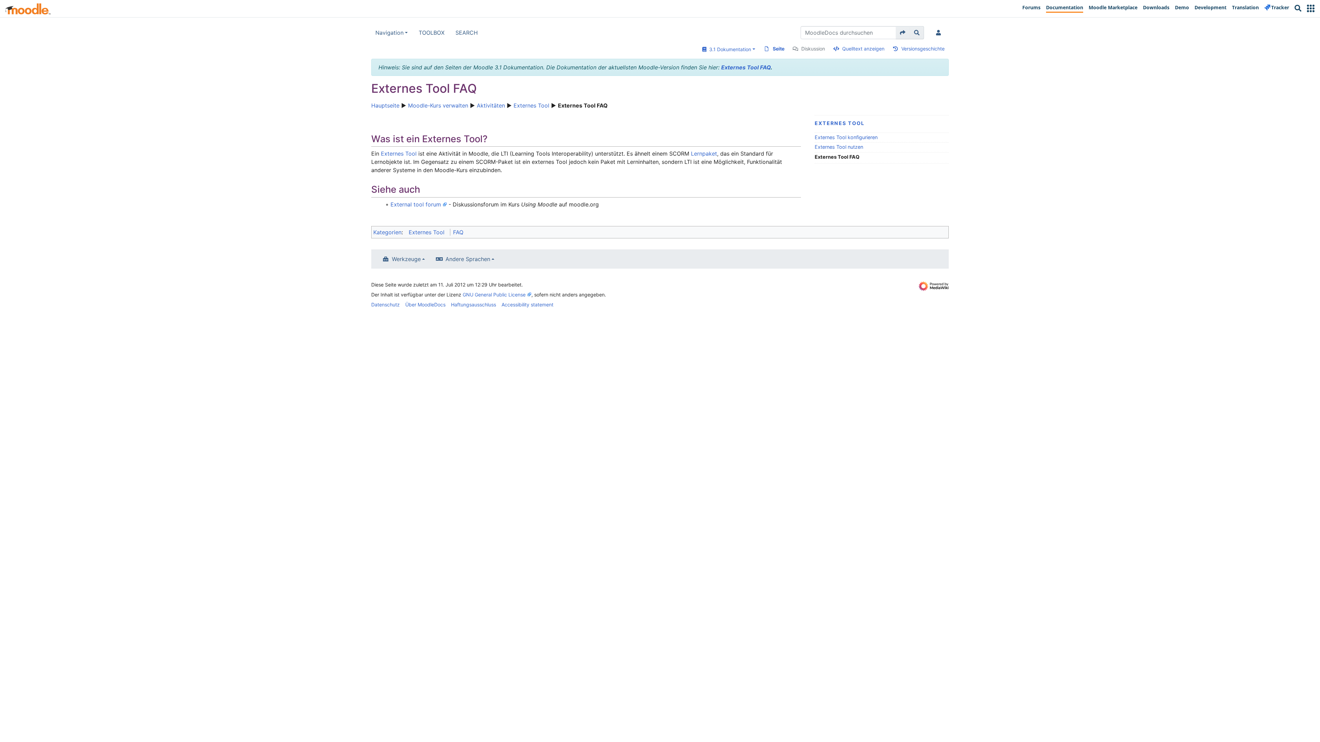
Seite (778, 49)
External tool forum (415, 204)
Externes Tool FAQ (746, 67)
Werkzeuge (406, 259)
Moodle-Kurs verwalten (438, 105)
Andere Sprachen (468, 259)
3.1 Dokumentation (728, 49)
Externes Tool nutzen (839, 147)
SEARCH (466, 32)
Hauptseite (385, 105)
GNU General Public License (494, 294)
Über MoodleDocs (425, 304)
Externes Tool (531, 105)
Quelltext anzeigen (863, 49)
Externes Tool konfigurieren (846, 137)
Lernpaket (704, 153)
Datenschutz (385, 304)
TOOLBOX (431, 32)
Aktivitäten (491, 105)
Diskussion (813, 49)
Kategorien (387, 232)
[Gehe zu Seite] (903, 32)
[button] (1310, 8)
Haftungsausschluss (473, 304)
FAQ (458, 232)
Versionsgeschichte (923, 49)
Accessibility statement (527, 304)
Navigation (389, 32)
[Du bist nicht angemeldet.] (940, 33)
